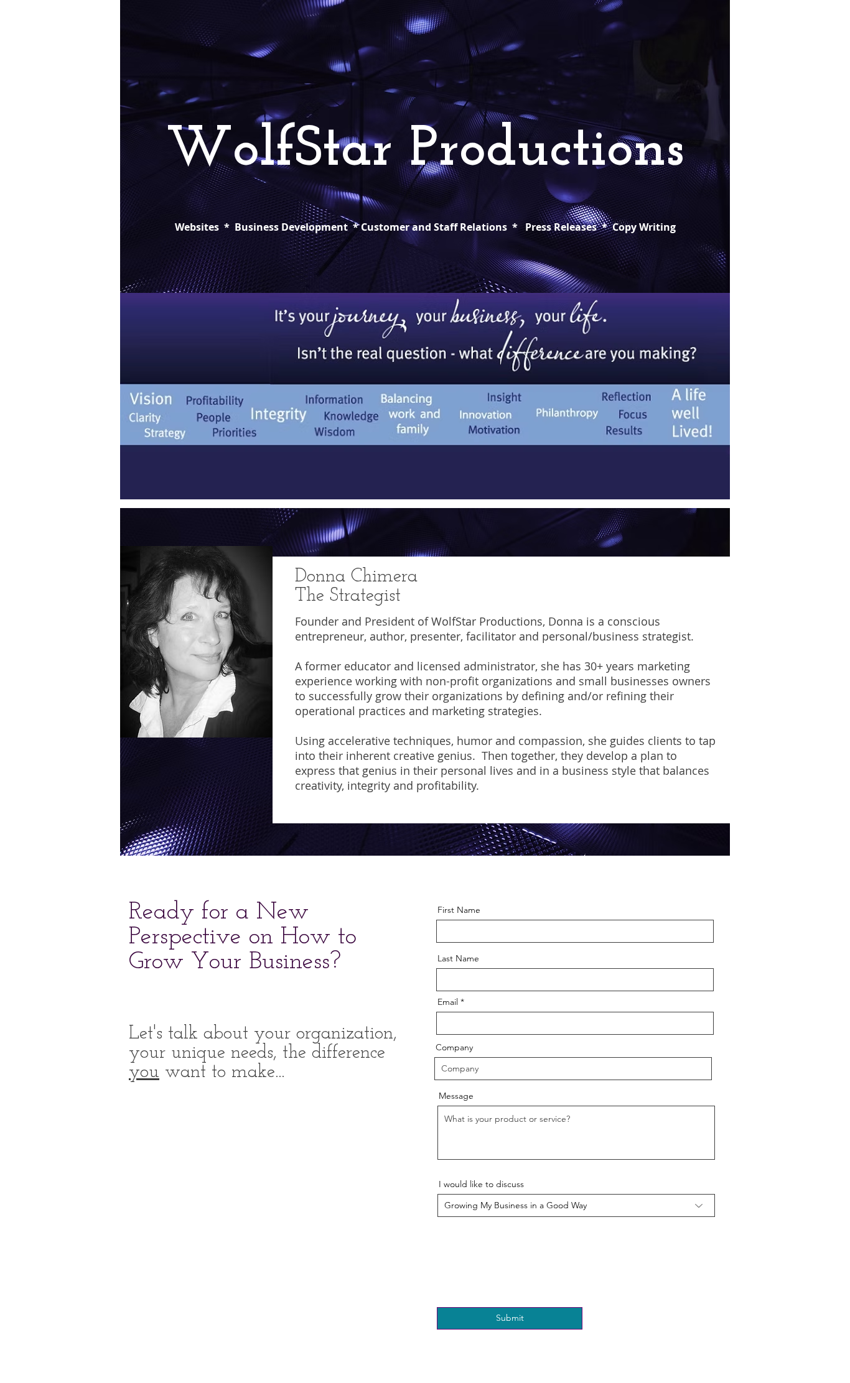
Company (454, 1047)
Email (447, 1001)
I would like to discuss (481, 1184)
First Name (458, 909)
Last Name (458, 958)
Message (456, 1095)
